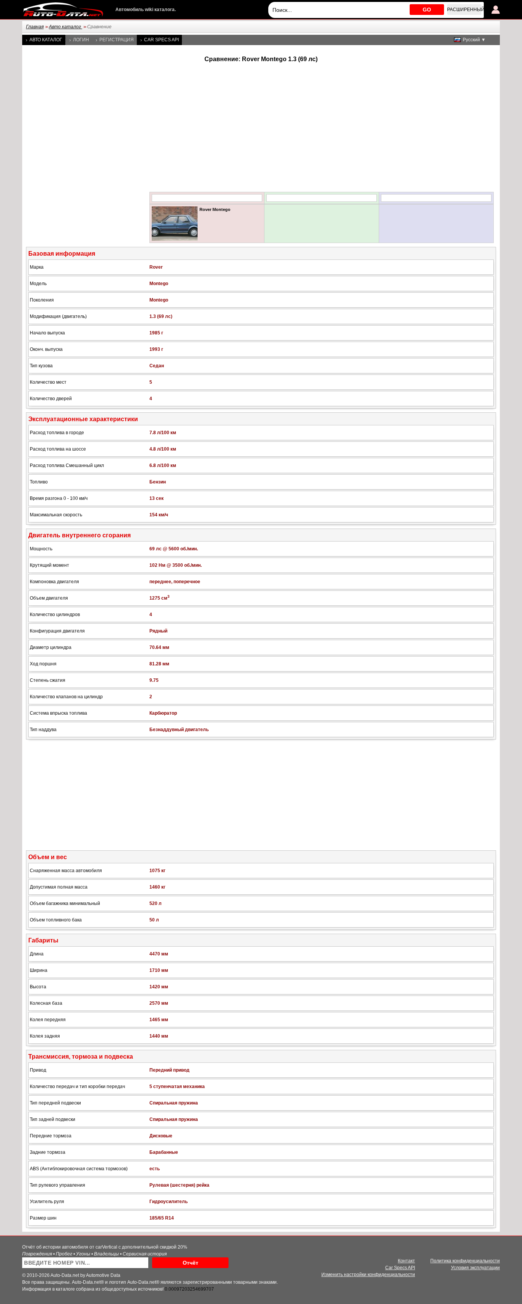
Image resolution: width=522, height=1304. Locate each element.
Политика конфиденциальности (465, 1260)
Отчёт (190, 1263)
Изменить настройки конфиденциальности (368, 1274)
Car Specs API (161, 39)
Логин (81, 39)
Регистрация (116, 39)
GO (427, 9)
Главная (35, 26)
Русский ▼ (474, 39)
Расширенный (464, 9)
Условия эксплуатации (475, 1267)
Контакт (406, 1260)
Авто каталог (65, 26)
